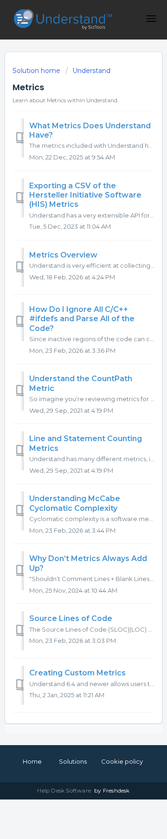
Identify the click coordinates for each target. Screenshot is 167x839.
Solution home (37, 70)
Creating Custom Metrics (77, 672)
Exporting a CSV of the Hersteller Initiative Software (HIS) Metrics (85, 195)
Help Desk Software (64, 790)
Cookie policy (122, 761)
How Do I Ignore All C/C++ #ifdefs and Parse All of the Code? (82, 319)
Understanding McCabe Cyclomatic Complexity (74, 503)
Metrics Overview (63, 255)
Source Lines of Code (70, 618)
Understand (91, 70)
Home (32, 761)
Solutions (73, 761)
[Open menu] (151, 18)
